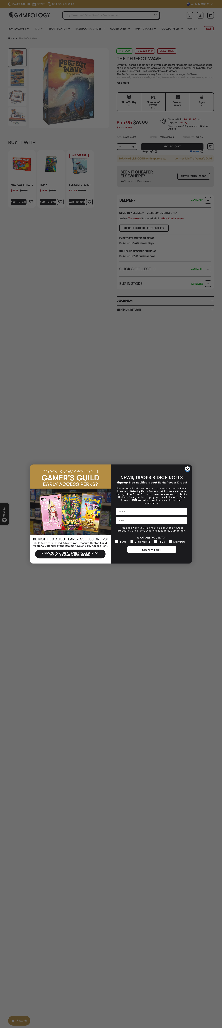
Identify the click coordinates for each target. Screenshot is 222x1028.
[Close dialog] (187, 469)
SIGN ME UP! (151, 549)
